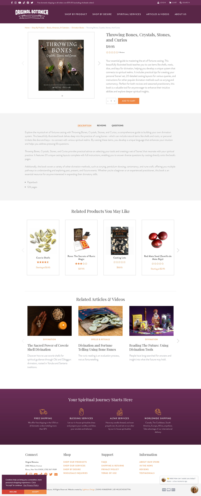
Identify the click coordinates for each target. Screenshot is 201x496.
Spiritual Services (129, 14)
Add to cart (128, 101)
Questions (117, 125)
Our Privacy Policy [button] (31, 485)
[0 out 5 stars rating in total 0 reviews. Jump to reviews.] (119, 262)
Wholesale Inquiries (75, 473)
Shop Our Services (74, 465)
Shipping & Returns (112, 465)
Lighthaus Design (88, 489)
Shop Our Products (75, 462)
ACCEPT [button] (35, 492)
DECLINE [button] (13, 492)
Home (27, 27)
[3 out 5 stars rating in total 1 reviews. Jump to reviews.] (81, 263)
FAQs (104, 462)
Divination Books (78, 27)
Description (84, 125)
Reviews (101, 125)
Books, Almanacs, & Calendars (58, 27)
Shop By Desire (102, 14)
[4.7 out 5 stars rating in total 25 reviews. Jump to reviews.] (43, 262)
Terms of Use (109, 473)
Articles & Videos (157, 14)
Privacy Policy (110, 469)
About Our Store (149, 462)
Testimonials (147, 473)
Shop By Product (76, 14)
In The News (146, 465)
